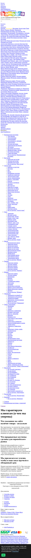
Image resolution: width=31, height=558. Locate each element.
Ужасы (11, 110)
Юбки (2, 56)
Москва (20, 539)
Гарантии (7, 499)
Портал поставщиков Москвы (9, 514)
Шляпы (12, 30)
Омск (16, 541)
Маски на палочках (17, 70)
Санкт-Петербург (14, 542)
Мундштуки (4, 50)
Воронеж (22, 536)
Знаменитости (13, 102)
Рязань (2, 542)
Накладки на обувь (24, 50)
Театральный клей (9, 65)
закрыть (3, 127)
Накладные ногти (6, 51)
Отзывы (6, 501)
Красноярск (10, 539)
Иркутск (11, 537)
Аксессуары (22, 28)
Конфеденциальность (10, 506)
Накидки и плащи (13, 50)
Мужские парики (16, 78)
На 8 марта (18, 118)
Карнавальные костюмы (8, 31)
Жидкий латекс (14, 57)
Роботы (3, 110)
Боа (27, 44)
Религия (14, 108)
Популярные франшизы (12, 107)
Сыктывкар (11, 544)
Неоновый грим (5, 61)
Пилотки (15, 82)
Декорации (18, 30)
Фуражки (14, 84)
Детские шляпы (20, 81)
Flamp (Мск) (19, 512)
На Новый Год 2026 (16, 116)
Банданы (22, 44)
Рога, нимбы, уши (12, 54)
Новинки (3, 125)
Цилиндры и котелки (23, 84)
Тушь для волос (19, 65)
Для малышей (11, 33)
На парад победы (14, 121)
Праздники (4, 115)
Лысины (26, 48)
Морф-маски (4, 73)
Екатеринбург (5, 537)
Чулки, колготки (23, 54)
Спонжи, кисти (8, 62)
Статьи (6, 505)
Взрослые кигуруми (13, 40)
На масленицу (25, 115)
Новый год (19, 105)
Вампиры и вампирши (7, 95)
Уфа (19, 544)
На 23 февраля (10, 118)
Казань (17, 537)
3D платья (10, 36)
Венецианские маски (11, 68)
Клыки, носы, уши (10, 59)
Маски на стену (12, 91)
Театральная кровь (16, 64)
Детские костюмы (13, 34)
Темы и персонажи (6, 93)
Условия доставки (9, 497)
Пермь (20, 541)
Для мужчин (4, 34)
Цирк (26, 110)
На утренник (8, 122)
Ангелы (21, 93)
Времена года (21, 96)
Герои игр (18, 98)
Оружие (3, 53)
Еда (19, 101)
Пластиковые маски (14, 73)
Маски (3, 30)
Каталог (3, 28)
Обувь (26, 51)
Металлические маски (12, 71)
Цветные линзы (17, 56)
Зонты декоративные (18, 47)
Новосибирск (11, 541)
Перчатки (12, 53)
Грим (27, 28)
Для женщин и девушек (22, 33)
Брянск (3, 536)
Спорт (7, 110)
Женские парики (6, 78)
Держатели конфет (14, 90)
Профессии (23, 107)
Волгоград (16, 536)
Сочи (26, 542)
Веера (2, 45)
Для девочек (18, 31)
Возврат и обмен (9, 495)
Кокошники (4, 82)
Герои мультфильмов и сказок (15, 99)
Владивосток (9, 536)
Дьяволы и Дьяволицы (11, 101)
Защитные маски (23, 68)
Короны (10, 82)
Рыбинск (3, 7)
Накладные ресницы (17, 51)
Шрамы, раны (14, 67)
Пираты (24, 105)
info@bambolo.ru (11, 10)
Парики (7, 30)
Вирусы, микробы (6, 96)
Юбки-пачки (8, 56)
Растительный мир (6, 108)
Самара (7, 542)
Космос (25, 102)
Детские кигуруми (24, 40)
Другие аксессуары (6, 47)
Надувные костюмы (17, 37)
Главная (3, 406)
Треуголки (8, 84)
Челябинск (24, 544)
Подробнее (15, 551)
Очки (7, 53)
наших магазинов (11, 477)
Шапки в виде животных (8, 85)
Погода (3, 107)
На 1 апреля (17, 119)
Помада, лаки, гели (16, 61)
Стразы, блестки (5, 64)
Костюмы (15, 28)
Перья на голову (20, 53)
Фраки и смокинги (19, 110)
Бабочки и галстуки (14, 44)
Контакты (7, 503)
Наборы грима (20, 59)
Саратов (22, 542)
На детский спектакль (14, 115)
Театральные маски (10, 74)
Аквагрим (7, 57)
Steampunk (15, 93)
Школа (3, 111)
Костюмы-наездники (19, 36)
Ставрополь (4, 544)
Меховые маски (24, 71)
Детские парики (21, 76)
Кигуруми (4, 40)
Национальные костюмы (8, 105)
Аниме (26, 93)
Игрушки (20, 102)
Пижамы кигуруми (6, 42)
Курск (16, 539)
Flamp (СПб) (11, 512)
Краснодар (4, 539)
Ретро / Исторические (23, 108)
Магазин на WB (9, 521)
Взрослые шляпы (10, 81)
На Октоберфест (5, 116)
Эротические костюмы (11, 111)
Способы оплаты (9, 494)
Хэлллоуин (9, 28)
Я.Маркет (3, 512)
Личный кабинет (6, 128)
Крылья (9, 48)
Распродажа (4, 124)
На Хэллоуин (10, 119)
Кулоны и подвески (17, 48)
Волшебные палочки (10, 45)
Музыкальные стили (17, 104)
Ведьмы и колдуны (19, 95)
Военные (14, 96)
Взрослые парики (11, 76)
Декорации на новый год (14, 88)
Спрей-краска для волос (20, 62)
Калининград (23, 537)
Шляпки (8, 87)
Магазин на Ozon (9, 520)
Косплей (3, 104)
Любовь (8, 104)
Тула (16, 544)
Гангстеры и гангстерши (8, 98)
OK (3, 555)
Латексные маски (6, 70)
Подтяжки (4, 54)
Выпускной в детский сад (20, 122)
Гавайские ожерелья (23, 45)
